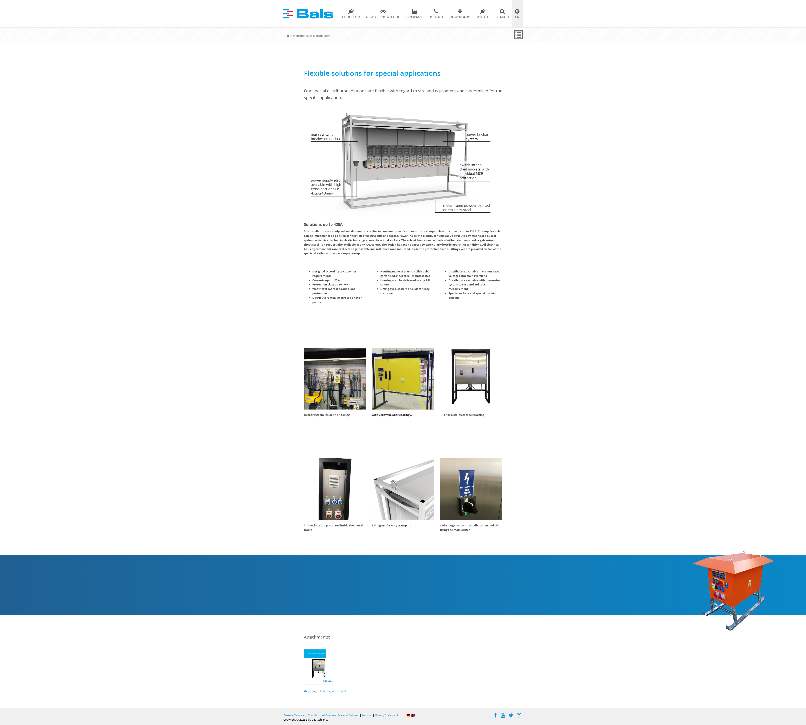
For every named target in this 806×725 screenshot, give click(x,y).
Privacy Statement (386, 715)
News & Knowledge (383, 17)
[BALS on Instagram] (519, 715)
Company (414, 17)
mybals (482, 17)
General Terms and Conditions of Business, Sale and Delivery (321, 715)
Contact (436, 17)
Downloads (460, 17)
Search (502, 17)
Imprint (367, 715)
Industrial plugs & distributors (311, 36)
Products (351, 17)
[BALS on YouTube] (503, 715)
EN (517, 17)
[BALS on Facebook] (495, 715)
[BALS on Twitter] (511, 715)
